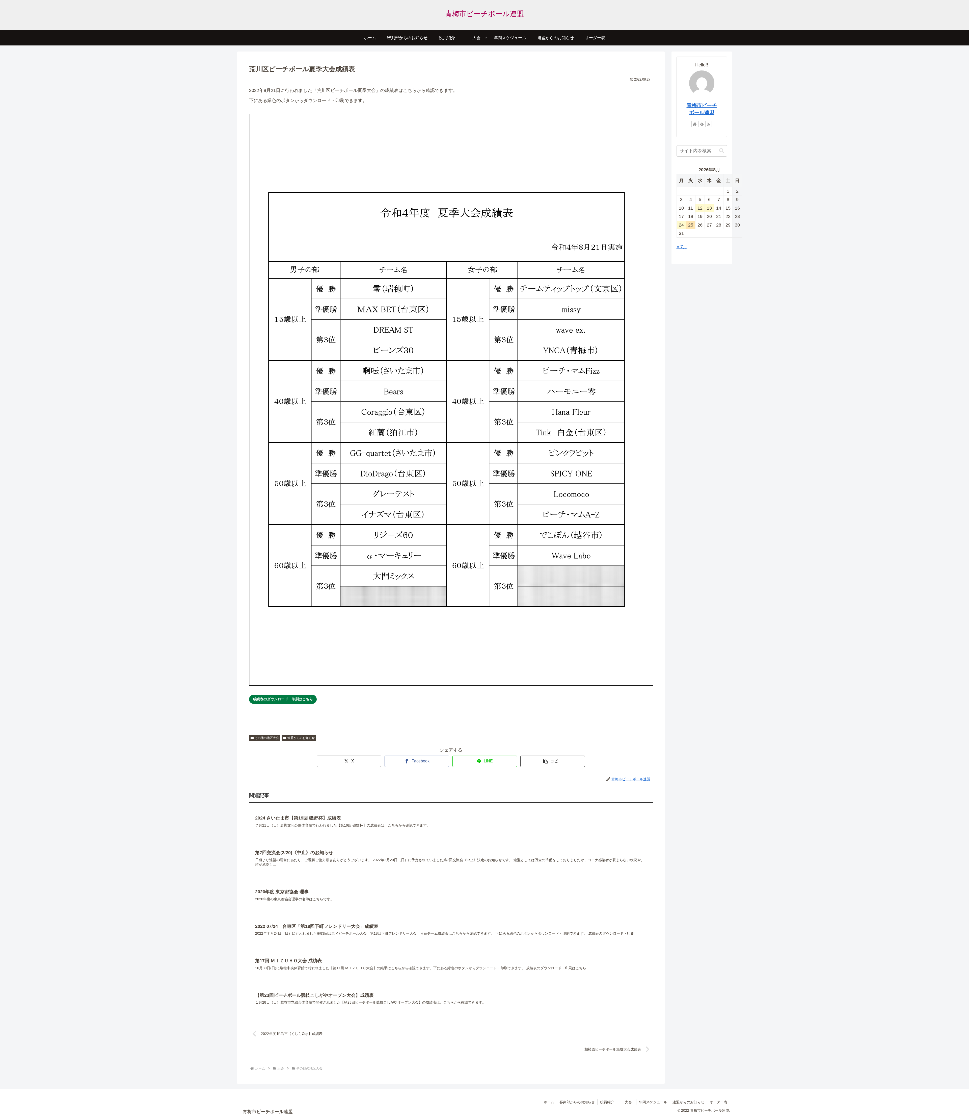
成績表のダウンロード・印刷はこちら (283, 699)
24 (681, 225)
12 (700, 208)
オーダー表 (718, 1102)
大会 (628, 1102)
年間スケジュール (653, 1102)
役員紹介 (607, 1102)
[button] (552, 761)
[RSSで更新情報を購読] (708, 124)
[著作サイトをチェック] (694, 124)
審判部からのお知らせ (577, 1102)
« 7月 (682, 246)
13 (709, 208)
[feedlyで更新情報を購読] (701, 124)
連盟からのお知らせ (301, 738)
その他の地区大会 (267, 738)
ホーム (549, 1102)
